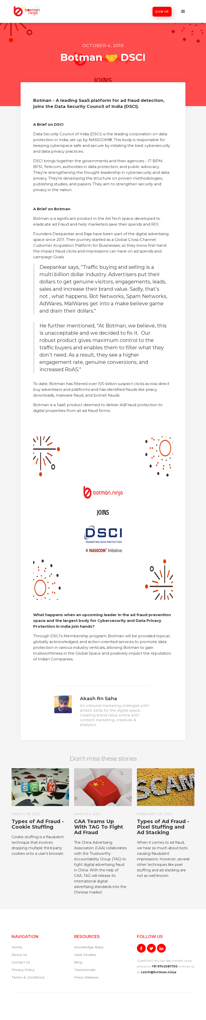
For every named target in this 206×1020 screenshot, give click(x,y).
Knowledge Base (89, 947)
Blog (78, 962)
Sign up (162, 11)
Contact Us (21, 962)
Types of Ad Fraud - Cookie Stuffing (38, 824)
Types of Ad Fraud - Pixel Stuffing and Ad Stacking (163, 827)
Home (17, 947)
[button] (183, 11)
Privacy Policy (23, 970)
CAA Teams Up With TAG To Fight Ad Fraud (98, 827)
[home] (26, 10)
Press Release (86, 977)
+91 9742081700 (164, 966)
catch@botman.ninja (158, 972)
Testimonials (84, 970)
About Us (19, 955)
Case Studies (85, 955)
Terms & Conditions (28, 977)
